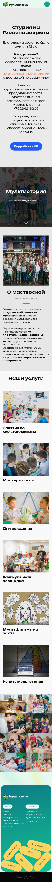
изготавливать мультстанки (26, 73)
